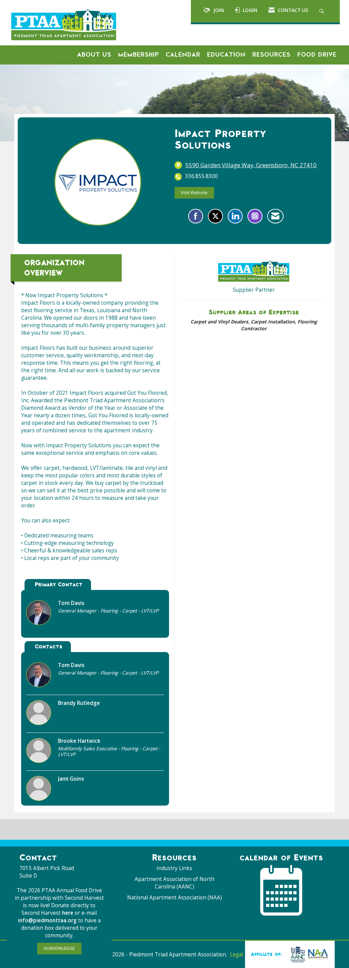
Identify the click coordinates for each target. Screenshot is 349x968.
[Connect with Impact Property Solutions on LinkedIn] (235, 216)
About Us (94, 55)
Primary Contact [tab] (58, 584)
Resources (271, 55)
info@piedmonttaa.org (47, 920)
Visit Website (194, 193)
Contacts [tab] (48, 646)
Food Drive (316, 55)
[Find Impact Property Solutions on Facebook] (195, 216)
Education (226, 55)
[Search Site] (322, 11)
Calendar (183, 55)
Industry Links (174, 868)
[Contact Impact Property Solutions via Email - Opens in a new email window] (275, 216)
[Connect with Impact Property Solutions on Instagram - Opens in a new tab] (254, 216)
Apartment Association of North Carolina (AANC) (174, 883)
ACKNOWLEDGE (59, 948)
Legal (236, 954)
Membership (138, 55)
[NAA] (308, 954)
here (68, 912)
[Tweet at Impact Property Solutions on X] (215, 216)
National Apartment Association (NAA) (174, 897)
